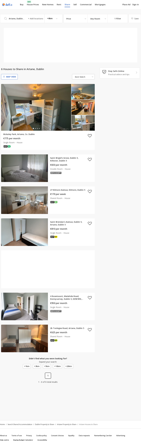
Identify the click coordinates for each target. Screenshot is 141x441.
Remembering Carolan (103, 435)
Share (67, 4)
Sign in (135, 4)
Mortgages (100, 4)
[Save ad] (90, 135)
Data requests (84, 435)
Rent (59, 4)
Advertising (120, 435)
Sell (75, 4)
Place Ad (126, 4)
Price (68, 18)
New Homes (47, 4)
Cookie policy (41, 435)
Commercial (86, 4)
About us (3, 435)
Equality (71, 435)
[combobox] (31, 18)
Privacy (29, 435)
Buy (22, 4)
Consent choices (57, 435)
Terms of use (16, 435)
